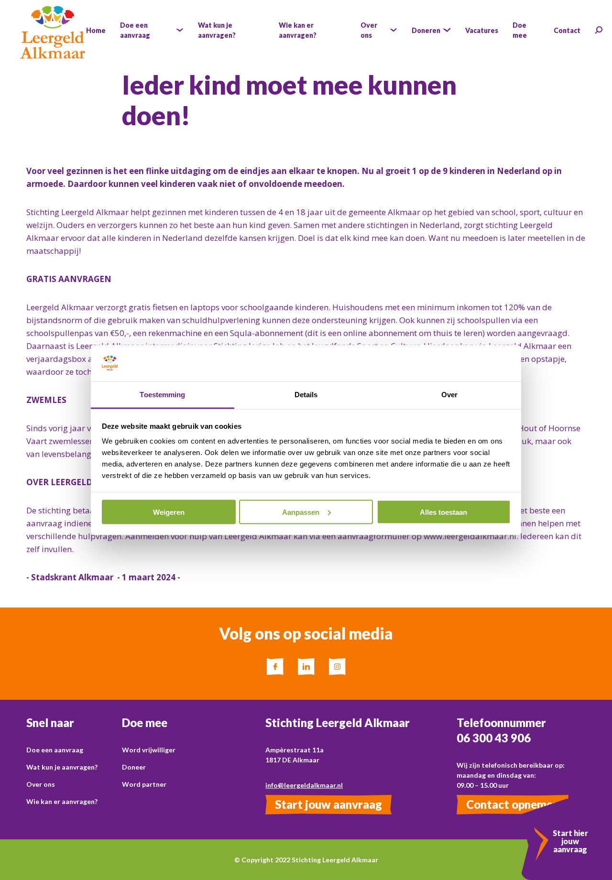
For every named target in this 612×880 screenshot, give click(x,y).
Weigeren (169, 512)
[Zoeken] (598, 30)
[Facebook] (275, 666)
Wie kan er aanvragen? (62, 801)
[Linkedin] (306, 666)
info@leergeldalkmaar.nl (304, 785)
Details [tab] (306, 395)
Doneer (134, 767)
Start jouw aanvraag (328, 804)
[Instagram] (337, 666)
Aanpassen (300, 512)
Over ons (40, 784)
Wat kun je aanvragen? (62, 767)
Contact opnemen (512, 804)
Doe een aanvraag (54, 750)
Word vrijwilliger (148, 750)
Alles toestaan (443, 512)
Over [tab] (449, 395)
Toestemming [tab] (162, 395)
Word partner (144, 784)
